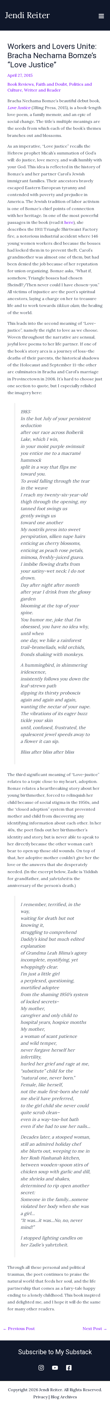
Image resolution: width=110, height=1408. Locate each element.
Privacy (40, 1396)
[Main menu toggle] (101, 16)
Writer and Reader (42, 90)
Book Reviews (20, 84)
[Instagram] (41, 1368)
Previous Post (19, 1328)
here (68, 222)
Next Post (95, 1328)
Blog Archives (64, 1396)
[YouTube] (55, 1368)
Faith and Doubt (51, 84)
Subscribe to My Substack (55, 1352)
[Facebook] (69, 1368)
